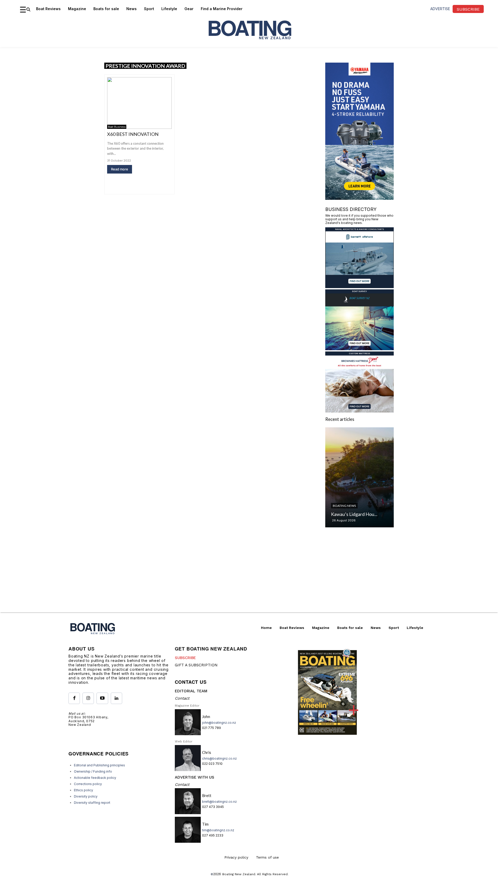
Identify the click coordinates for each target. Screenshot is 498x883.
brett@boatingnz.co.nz (219, 802)
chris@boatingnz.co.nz (219, 758)
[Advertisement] (249, 576)
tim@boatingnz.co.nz (218, 830)
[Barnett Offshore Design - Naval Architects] (359, 286)
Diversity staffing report (92, 803)
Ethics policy (83, 790)
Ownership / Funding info (93, 771)
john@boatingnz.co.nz (219, 723)
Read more (119, 169)
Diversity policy (86, 796)
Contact (182, 698)
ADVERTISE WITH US (194, 777)
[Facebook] (74, 698)
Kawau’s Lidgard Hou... (354, 514)
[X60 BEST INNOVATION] (139, 103)
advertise (440, 8)
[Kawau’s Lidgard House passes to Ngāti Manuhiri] (359, 477)
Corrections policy (88, 784)
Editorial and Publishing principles (99, 765)
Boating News (344, 506)
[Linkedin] (116, 698)
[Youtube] (102, 698)
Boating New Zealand (238, 874)
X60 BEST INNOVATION (132, 134)
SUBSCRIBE (185, 657)
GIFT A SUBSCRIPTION (196, 665)
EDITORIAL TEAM (191, 691)
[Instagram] (88, 698)
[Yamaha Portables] (359, 198)
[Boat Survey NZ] (359, 348)
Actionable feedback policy (95, 778)
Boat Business (117, 126)
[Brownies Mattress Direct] (359, 411)
